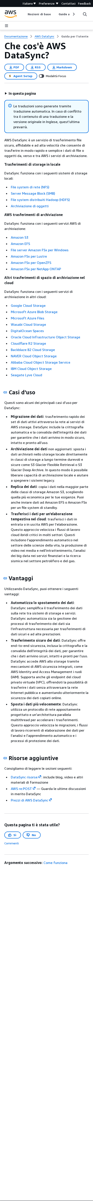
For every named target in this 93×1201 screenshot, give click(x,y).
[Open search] (85, 14)
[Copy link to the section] (5, 392)
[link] (74, 36)
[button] (20, 93)
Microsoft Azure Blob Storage (34, 312)
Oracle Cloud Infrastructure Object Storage (45, 337)
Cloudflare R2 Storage (28, 343)
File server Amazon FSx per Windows (40, 250)
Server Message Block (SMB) (33, 193)
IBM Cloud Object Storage (31, 368)
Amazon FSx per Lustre (29, 256)
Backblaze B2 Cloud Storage (33, 349)
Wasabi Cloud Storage (28, 324)
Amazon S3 (19, 237)
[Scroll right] (73, 14)
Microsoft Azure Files (27, 318)
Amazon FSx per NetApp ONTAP (36, 269)
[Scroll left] (24, 14)
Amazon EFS (20, 243)
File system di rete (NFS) (30, 187)
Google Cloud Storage (28, 305)
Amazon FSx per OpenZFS (31, 262)
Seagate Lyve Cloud (26, 375)
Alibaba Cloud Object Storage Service (40, 362)
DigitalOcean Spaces (27, 331)
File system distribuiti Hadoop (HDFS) (40, 199)
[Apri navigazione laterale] (6, 25)
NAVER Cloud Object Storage (34, 356)
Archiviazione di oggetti (30, 206)
